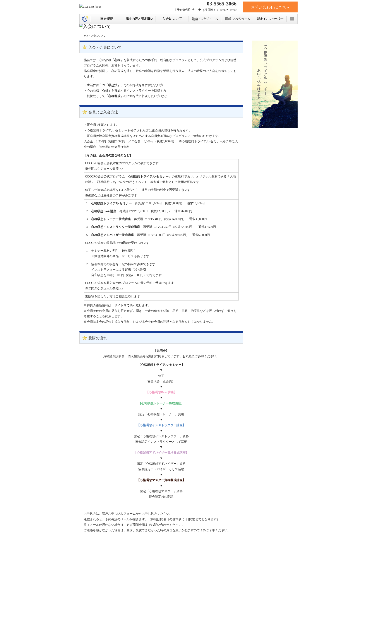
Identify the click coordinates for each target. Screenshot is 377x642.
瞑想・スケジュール (237, 19)
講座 (204, 19)
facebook (139, 563)
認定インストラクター (270, 19)
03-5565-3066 (221, 4)
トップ (84, 19)
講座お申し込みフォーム (119, 513)
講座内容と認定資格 (139, 19)
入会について (172, 19)
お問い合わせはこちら (270, 7)
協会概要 (106, 19)
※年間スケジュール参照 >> (104, 168)
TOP (86, 35)
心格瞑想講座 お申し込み (103, 561)
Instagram (167, 563)
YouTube (153, 563)
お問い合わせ (292, 19)
